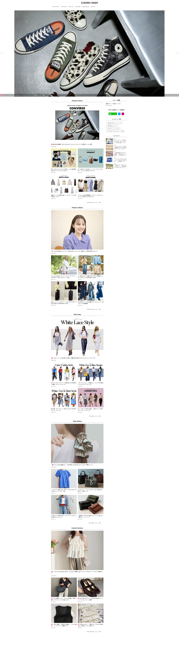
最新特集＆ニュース (112, 125)
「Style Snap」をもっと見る (94, 416)
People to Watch (77, 207)
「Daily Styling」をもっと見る (94, 522)
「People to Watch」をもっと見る (93, 309)
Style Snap (77, 314)
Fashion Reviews (77, 528)
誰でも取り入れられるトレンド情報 (116, 131)
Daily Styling (77, 421)
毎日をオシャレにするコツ (114, 128)
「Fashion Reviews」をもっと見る (93, 631)
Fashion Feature (77, 100)
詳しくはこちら (109, 105)
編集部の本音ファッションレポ (115, 123)
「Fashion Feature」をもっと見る (93, 202)
